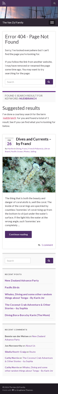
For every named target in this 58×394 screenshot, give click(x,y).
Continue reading (18, 234)
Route (32, 351)
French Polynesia (35, 148)
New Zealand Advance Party (22, 280)
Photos (27, 151)
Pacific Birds (12, 287)
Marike (11, 148)
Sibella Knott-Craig (15, 351)
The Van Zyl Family (12, 22)
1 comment (47, 245)
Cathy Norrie (12, 357)
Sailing (33, 151)
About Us (30, 345)
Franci (25, 148)
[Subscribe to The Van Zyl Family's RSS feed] (3, 2)
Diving (18, 148)
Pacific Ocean (17, 151)
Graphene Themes (25, 390)
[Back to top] (51, 387)
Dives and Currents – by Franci (33, 141)
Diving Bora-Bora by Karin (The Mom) (27, 315)
